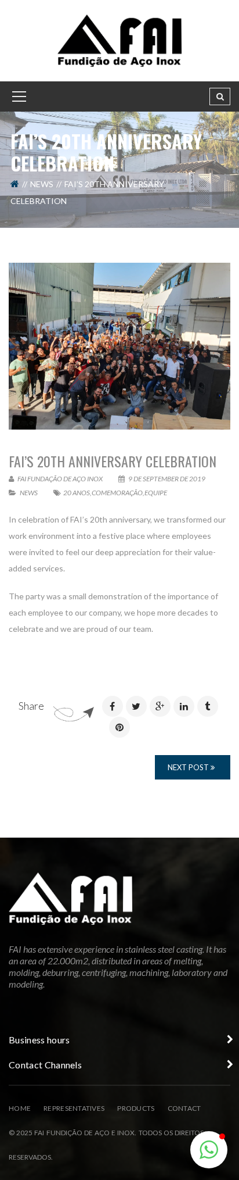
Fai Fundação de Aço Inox (59, 478)
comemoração (117, 492)
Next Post (189, 767)
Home (20, 1108)
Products (135, 1108)
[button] (208, 1149)
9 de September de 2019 (166, 478)
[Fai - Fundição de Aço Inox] (119, 40)
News (41, 184)
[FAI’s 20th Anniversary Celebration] (119, 346)
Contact (184, 1108)
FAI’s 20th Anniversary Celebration (112, 460)
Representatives (74, 1108)
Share (31, 705)
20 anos (76, 492)
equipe (155, 492)
